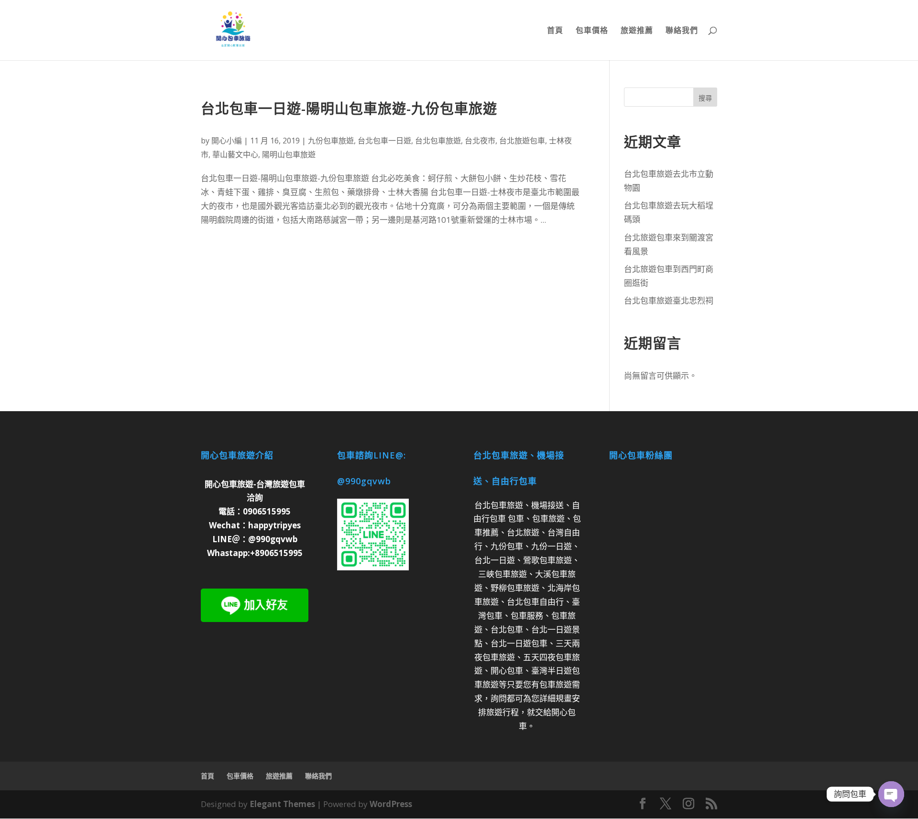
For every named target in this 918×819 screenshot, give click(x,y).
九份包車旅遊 (331, 140)
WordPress (391, 803)
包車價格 (592, 31)
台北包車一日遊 (384, 140)
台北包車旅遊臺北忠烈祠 (668, 300)
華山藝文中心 (235, 154)
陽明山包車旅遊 (289, 154)
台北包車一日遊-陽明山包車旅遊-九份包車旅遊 (349, 108)
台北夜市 (480, 140)
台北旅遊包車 (522, 140)
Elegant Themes (282, 803)
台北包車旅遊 (438, 140)
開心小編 (226, 140)
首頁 (555, 31)
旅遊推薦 (637, 31)
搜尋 (705, 97)
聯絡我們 (682, 31)
